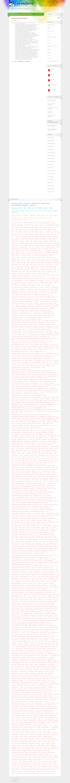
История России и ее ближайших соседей (21, 427)
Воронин (26, 243)
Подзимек (39, 448)
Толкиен (12, 327)
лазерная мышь (28, 271)
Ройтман (31, 576)
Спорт (36, 259)
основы (55, 271)
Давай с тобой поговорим (23, 639)
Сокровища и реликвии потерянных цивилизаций (35, 390)
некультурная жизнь (49, 225)
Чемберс (44, 411)
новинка (17, 241)
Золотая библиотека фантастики (52, 518)
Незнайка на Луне (14, 606)
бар (52, 231)
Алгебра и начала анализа (15, 574)
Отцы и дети (13, 365)
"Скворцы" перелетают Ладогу (51, 485)
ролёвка (20, 239)
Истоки (15, 334)
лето (36, 283)
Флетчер (29, 532)
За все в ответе (13, 641)
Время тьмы (38, 329)
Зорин (46, 483)
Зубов (37, 460)
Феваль (44, 472)
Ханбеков (26, 360)
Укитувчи (37, 54)
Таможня (43, 543)
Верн (55, 353)
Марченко (31, 458)
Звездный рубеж (28, 327)
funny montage (22, 243)
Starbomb (29, 625)
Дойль (38, 534)
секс (51, 280)
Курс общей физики (51, 578)
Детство (28, 632)
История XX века (27, 435)
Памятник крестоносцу (24, 346)
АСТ (19, 236)
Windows (54, 409)
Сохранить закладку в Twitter (24, 61)
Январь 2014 (50, 191)
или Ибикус (30, 548)
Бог (37, 280)
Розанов (19, 50)
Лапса (52, 460)
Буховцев (39, 569)
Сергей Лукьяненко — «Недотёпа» (52, 104)
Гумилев (43, 365)
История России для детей (20, 35)
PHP (35, 418)
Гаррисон (12, 250)
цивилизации (44, 430)
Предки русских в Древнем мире (36, 395)
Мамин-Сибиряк (43, 629)
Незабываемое (56, 448)
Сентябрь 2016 (50, 143)
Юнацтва (17, 58)
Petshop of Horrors (34, 421)
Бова (19, 516)
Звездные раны (22, 301)
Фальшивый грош (29, 523)
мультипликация (17, 627)
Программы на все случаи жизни (33, 404)
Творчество (49, 58)
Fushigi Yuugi (20, 425)
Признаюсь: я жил (39, 520)
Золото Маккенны (35, 294)
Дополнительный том (14, 435)
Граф (46, 297)
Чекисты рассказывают (41, 455)
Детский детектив (31, 30)
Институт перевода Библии (20, 34)
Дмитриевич (21, 273)
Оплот (29, 344)
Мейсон (43, 476)
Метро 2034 (56, 320)
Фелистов (25, 404)
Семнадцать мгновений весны (36, 451)
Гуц (12, 377)
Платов (39, 248)
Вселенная (51, 567)
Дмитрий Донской (35, 481)
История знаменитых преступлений (31, 483)
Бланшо (26, 310)
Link (46, 625)
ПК (35, 411)
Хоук (21, 294)
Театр (42, 428)
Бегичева (30, 374)
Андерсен (29, 22)
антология (57, 513)
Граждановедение (44, 588)
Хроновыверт (48, 243)
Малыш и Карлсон (18, 38)
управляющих (34, 273)
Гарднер (12, 232)
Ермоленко (40, 460)
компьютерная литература (30, 402)
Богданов (46, 377)
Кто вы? (58, 384)
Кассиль (32, 35)
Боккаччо (36, 336)
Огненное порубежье (21, 485)
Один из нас (19, 358)
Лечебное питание (19, 269)
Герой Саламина (14, 481)
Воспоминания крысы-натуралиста (22, 28)
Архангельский (24, 583)
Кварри (40, 294)
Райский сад (29, 47)
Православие (44, 236)
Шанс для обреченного (48, 283)
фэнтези (28, 262)
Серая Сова (33, 486)
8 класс (27, 264)
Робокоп (16, 297)
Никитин (34, 363)
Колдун (40, 518)
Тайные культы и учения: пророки (19, 377)
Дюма (23, 483)
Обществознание (21, 585)
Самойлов (19, 451)
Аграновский (41, 462)
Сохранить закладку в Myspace (21, 61)
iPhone (43, 239)
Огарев (30, 363)
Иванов (58, 232)
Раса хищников (26, 384)
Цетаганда (51, 516)
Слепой (53, 285)
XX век (31, 428)
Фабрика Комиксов (20, 441)
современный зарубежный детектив (17, 525)
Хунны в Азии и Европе (32, 381)
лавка (33, 283)
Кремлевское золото (14, 527)
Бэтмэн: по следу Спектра (15, 294)
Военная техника (26, 425)
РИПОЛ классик (36, 49)
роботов (27, 239)
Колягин (35, 576)
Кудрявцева (40, 560)
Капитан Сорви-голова (19, 474)
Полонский (22, 363)
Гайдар (34, 634)
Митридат (40, 472)
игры (40, 222)
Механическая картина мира (26, 432)
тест (44, 252)
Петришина (56, 571)
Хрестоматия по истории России (25, 578)
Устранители (18, 467)
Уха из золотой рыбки (56, 245)
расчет (47, 215)
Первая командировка (49, 451)
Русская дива (55, 331)
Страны (36, 430)
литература (46, 546)
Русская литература (52, 428)
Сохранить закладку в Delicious (18, 61)
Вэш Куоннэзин (38, 486)
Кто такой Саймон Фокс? (52, 1)
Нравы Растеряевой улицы (35, 629)
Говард (12, 297)
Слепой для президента (54, 287)
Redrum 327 (48, 423)
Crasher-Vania (26, 627)
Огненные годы (34, 639)
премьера (46, 239)
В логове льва (22, 250)
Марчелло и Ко (26, 455)
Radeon (12, 437)
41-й (32, 453)
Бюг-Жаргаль (48, 360)
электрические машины (26, 276)
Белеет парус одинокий (20, 23)
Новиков (20, 264)
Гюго (26, 252)
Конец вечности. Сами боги (46, 313)
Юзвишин (29, 506)
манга (51, 257)
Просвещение (35, 264)
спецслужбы (27, 448)
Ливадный (53, 322)
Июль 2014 (49, 176)
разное (51, 444)
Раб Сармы (20, 327)
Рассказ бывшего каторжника (21, 48)
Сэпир (48, 289)
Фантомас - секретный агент (19, 539)
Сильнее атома (44, 453)
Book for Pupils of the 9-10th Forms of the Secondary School (20, 564)
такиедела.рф (14, 208)
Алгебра (39, 574)
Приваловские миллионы (51, 629)
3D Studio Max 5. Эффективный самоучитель (18, 409)
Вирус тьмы (42, 303)
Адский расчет (28, 290)
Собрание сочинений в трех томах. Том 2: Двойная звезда (34, 315)
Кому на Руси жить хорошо (34, 632)
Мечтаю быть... (40, 381)
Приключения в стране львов (40, 474)
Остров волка (26, 308)
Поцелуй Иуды (21, 530)
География (55, 425)
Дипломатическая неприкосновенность (43, 516)
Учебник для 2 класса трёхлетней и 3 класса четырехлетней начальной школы (23, 588)
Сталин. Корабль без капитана (32, 379)
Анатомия (43, 571)
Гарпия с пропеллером (48, 245)
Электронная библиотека (52, 61)
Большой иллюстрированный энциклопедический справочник (21, 513)
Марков (27, 255)
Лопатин (57, 639)
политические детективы (45, 527)
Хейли (48, 232)
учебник (28, 210)
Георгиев (33, 578)
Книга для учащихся (45, 583)
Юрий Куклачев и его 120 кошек (25, 58)
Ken (32, 627)
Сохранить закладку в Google (22, 61)
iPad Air (33, 227)
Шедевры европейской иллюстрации (17, 553)
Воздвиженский (55, 546)
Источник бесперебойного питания (48, 400)
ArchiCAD (17, 411)
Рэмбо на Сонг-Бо (42, 297)
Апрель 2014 (50, 185)
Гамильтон (27, 467)
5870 (59, 435)
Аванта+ (40, 425)
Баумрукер (46, 537)
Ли (30, 509)
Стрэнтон (52, 296)
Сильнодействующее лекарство (16, 342)
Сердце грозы (31, 303)
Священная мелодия (37, 550)
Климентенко (36, 564)
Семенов (43, 451)
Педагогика (50, 264)
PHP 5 (32, 418)
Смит (55, 232)
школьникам (46, 576)
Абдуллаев (13, 541)
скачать (46, 217)
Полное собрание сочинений (21, 44)
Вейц (36, 574)
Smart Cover (53, 278)
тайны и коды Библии (52, 388)
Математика (24, 430)
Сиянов (49, 310)
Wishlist (49, 28)
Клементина (47, 476)
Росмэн (23, 50)
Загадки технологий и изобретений (21, 374)
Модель (52, 423)
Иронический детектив (31, 306)
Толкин (12, 520)
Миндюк (12, 576)
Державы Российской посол (20, 469)
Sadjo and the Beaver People (26, 486)
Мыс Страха (30, 294)
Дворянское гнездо (37, 353)
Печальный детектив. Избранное (16, 331)
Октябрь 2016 (50, 140)
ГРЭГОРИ (31, 28)
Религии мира (40, 234)
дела (21, 219)
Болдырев (54, 497)
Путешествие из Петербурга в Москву (35, 636)
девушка (48, 280)
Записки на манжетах (55, 363)
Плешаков (38, 588)
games (22, 627)
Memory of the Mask (44, 550)
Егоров (12, 229)
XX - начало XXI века (34, 620)
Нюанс (12, 599)
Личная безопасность (14, 551)
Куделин (24, 376)
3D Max (27, 409)
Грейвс (34, 476)
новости (37, 227)
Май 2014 (49, 182)
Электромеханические (27, 273)
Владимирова (29, 26)
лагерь (42, 283)
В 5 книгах (57, 578)
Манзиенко (25, 38)
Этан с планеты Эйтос (15, 518)
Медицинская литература (19, 227)
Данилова (43, 257)
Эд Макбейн (16, 537)
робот (12, 222)
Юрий (16, 231)
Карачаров (18, 458)
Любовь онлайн (38, 423)
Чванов (40, 541)
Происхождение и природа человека (41, 432)
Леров (34, 460)
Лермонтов (26, 234)
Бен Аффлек (27, 241)
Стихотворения (17, 266)
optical (45, 271)
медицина (55, 269)
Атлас (26, 622)
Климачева (17, 506)
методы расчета (15, 212)
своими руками (24, 283)
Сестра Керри (35, 358)
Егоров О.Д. (31, 239)
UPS (57, 400)
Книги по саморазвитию (38, 229)
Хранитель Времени (34, 518)
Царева (22, 384)
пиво (57, 231)
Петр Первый (13, 548)
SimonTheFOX (16, 205)
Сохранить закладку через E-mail (17, 61)
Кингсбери (43, 513)
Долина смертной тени (15, 285)
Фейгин (42, 320)
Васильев (42, 248)
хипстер (39, 239)
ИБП (55, 400)
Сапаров (12, 486)
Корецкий (30, 539)
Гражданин (55, 590)
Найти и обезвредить (14, 455)
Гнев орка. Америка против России (47, 372)
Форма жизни (48, 322)
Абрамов (42, 353)
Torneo (48, 444)
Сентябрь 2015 (50, 161)
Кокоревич (56, 460)
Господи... (53, 639)
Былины (16, 26)
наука (31, 40)
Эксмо (33, 232)
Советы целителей (43, 269)
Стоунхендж (54, 248)
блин (39, 444)
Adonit (52, 241)
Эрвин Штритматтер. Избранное (27, 349)
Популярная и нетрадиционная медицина (27, 238)
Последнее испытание (54, 290)
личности (40, 227)
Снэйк (40, 308)
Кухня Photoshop (39, 411)
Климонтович (34, 569)
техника (27, 203)
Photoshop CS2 (38, 409)
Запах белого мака (14, 299)
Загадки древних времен (40, 388)
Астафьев (24, 331)
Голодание (13, 269)
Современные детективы (56, 243)
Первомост (32, 479)
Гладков (23, 460)
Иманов (40, 539)
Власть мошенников (14, 400)
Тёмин (31, 409)
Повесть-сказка (26, 43)
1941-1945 (41, 509)
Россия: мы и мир (14, 303)
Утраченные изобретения (47, 317)
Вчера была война (28, 453)
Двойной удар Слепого (22, 289)
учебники (16, 236)
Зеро (45, 437)
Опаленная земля (30, 292)
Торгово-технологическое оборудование (17, 497)
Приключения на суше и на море (29, 474)
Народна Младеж (18, 40)
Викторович (20, 231)
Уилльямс (51, 481)
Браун (15, 523)
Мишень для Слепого (14, 289)
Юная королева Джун (27, 441)
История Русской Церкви (30, 365)
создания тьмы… (14, 329)
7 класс (24, 264)
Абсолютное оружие (21, 303)
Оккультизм (18, 238)
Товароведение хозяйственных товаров (17, 492)
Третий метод (28, 299)
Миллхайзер (23, 523)
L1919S (41, 400)
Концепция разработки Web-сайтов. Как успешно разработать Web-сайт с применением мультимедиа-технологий (29, 414)
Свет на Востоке (22, 51)
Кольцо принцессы (54, 299)
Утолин (27, 376)
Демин (29, 369)
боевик (35, 262)
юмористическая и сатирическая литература (43, 544)
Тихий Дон (57, 346)
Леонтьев (55, 404)
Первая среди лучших (54, 306)
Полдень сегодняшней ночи (28, 324)
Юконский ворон (37, 513)
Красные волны (18, 36)
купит (51, 527)
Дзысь (36, 30)
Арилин (20, 376)
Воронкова (56, 479)
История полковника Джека (41, 469)
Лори (12, 334)
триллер (38, 262)
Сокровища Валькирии (15, 301)
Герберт (30, 329)
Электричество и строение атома (44, 567)
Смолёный (17, 53)
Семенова (57, 225)
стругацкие (40, 231)
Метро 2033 (46, 320)
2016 (37, 627)
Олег (17, 273)
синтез (50, 215)
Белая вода (36, 292)
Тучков (19, 543)
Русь (20, 255)
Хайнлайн (53, 313)
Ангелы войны (51, 437)
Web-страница (32, 416)
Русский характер (39, 548)
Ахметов (40, 383)
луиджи (12, 627)
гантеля (29, 444)
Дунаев (48, 411)
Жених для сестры (35, 308)
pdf (48, 217)
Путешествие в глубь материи (16, 432)
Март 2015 (49, 167)
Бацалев (47, 388)
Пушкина (23, 446)
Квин (48, 530)
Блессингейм (31, 530)
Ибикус (26, 548)
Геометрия (13, 490)
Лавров (25, 525)
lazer (42, 271)
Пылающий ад (55, 441)
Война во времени (42, 327)
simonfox (40, 208)
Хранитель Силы (36, 301)
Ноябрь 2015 (50, 155)
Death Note (55, 439)
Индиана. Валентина (35, 342)
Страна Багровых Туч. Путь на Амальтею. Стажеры (47, 324)
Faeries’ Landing (56, 262)
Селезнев (52, 472)
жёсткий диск (40, 252)
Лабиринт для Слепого (34, 287)
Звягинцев (21, 324)
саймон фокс (32, 222)
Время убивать (36, 541)
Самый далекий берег (25, 488)
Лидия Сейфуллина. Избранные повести (17, 360)
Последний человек (14, 310)
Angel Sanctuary (44, 439)
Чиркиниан (50, 499)
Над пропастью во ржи (15, 629)
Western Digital (48, 252)
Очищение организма (26, 269)
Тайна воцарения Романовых (16, 372)
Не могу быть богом (32, 285)
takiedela (25, 205)
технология (40, 210)
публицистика (31, 234)
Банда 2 (12, 543)
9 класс (32, 560)
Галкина (39, 576)
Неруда (49, 520)
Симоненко (29, 595)
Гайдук (42, 285)
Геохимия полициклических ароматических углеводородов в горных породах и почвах (33, 502)
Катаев (35, 35)
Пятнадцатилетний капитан (49, 353)
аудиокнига (22, 629)
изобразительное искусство (28, 553)
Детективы (48, 234)
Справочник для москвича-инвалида (17, 499)
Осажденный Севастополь (53, 469)
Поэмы (22, 266)
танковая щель (36, 278)
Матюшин (13, 393)
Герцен (36, 252)
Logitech (57, 278)
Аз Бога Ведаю (42, 301)
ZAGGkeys (36, 231)
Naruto (22, 550)
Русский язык (19, 430)
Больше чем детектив (46, 306)
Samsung (17, 444)
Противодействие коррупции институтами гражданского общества (22, 495)
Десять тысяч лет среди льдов (27, 476)
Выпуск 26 (49, 462)
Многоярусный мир (14, 516)
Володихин (36, 324)
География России (42, 622)
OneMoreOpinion (50, 24)
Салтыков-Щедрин (27, 266)
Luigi (49, 625)
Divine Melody (13, 441)
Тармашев (19, 322)
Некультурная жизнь (51, 37)
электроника (35, 203)
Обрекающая (44, 518)
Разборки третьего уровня (23, 313)
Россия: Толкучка (14, 308)
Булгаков (49, 227)
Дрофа (35, 583)
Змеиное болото (56, 481)
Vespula (55, 266)
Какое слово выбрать (31, 562)
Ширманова (36, 560)
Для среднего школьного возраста (22, 32)
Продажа (18, 20)
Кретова (24, 365)
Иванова (55, 585)
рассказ (33, 47)
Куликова (12, 306)
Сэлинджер (56, 627)
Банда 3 (16, 543)
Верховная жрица (22, 290)
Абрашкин (44, 395)
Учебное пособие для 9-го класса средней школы (19, 569)
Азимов (50, 248)
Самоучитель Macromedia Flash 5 (37, 407)
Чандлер (49, 534)
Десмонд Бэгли (37, 537)
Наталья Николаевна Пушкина (16, 446)
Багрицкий (21, 634)
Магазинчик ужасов (27, 421)
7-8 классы (20, 595)
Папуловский (45, 460)
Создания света (56, 327)
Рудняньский (52, 583)
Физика (45, 234)
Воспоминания (32, 520)
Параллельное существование (20, 541)
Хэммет (17, 530)
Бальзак (37, 634)
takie (25, 208)
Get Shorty (55, 303)
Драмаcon (39, 421)
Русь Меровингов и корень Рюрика (31, 372)
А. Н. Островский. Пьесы (37, 360)
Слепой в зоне (47, 287)
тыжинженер (29, 283)
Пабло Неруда (45, 520)
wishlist (50, 239)
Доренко (49, 539)
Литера (54, 592)
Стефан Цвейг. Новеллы (42, 336)
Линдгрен (24, 37)
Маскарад (52, 636)
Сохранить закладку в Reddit (25, 61)
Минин (44, 493)
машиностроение (14, 217)
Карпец (39, 372)
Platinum (55, 435)
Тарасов (16, 462)
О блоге (49, 40)
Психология (13, 238)
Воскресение (40, 358)
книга (21, 208)
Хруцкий (20, 527)
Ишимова (28, 35)
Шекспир (49, 634)
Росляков (23, 358)
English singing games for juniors (16, 557)
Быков (57, 264)
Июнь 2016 (49, 146)
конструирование (50, 271)
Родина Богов (48, 301)
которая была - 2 (45, 383)
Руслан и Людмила (14, 632)
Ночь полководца (50, 453)
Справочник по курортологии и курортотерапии (50, 504)
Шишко (30, 57)
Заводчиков (24, 451)
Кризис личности (34, 290)
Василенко (31, 455)
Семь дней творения (18, 349)
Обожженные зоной (48, 285)
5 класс (28, 560)
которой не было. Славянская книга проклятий (39, 374)
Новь (52, 360)
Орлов (46, 262)
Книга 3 (47, 455)
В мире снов (56, 548)
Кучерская (31, 583)
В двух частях (34, 581)
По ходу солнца (36, 344)
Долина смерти (53, 301)
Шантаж (31, 262)
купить (27, 229)
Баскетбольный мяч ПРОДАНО (51, 116)
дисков (45, 259)
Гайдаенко (27, 462)
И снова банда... (51, 541)
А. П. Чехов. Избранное (47, 358)
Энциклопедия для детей (34, 425)
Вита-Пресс (34, 595)
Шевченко (36, 255)
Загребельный (21, 479)
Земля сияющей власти (29, 301)
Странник (24, 54)
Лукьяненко (51, 232)
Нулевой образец (40, 437)
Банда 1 (56, 541)
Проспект (45, 578)
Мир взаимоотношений (39, 434)
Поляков (35, 458)
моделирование (26, 222)
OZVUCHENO (34, 625)
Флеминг (42, 537)
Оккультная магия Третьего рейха (53, 374)
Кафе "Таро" (13, 423)
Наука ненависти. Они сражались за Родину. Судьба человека (21, 353)
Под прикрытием (38, 543)
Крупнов (55, 372)
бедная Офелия (37, 299)
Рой (57, 301)
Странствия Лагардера (34, 472)
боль (25, 629)
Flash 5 (34, 409)
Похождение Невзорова (20, 548)
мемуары (27, 520)
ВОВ (52, 462)
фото (47, 278)
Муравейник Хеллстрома (22, 329)
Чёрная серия (31, 278)
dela (36, 208)
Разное (48, 55)
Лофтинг (30, 37)
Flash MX (21, 411)
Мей (37, 363)
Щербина (50, 546)
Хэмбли (34, 329)
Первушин (43, 367)
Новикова (47, 511)
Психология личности (31, 434)
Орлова (33, 543)
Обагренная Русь (34, 485)
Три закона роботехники (37, 313)
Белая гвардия (48, 363)
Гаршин (22, 356)
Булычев (28, 25)
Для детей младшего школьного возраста (51, 608)
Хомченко (27, 56)
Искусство (34, 428)
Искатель (36, 34)
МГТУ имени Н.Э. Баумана (53, 576)
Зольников (38, 418)
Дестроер (44, 289)
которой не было (18, 393)
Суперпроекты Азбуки (39, 488)
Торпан (49, 460)
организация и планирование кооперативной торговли (45, 492)
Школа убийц (45, 548)
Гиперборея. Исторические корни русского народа (19, 369)
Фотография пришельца (20, 56)
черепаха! (26, 57)
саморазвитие (45, 229)
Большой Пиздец (33, 280)
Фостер (28, 296)
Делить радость (19, 365)
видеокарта (45, 435)
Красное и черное (47, 467)
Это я (50, 639)
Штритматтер (35, 349)
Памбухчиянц (27, 497)
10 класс (31, 264)
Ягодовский (25, 490)
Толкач (12, 537)
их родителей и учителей (30, 590)
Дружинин (27, 469)
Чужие (34, 296)
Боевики (19, 229)
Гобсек (41, 634)
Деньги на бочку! (24, 423)
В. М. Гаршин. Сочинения (15, 356)
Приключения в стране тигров (51, 474)
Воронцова (21, 245)
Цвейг (48, 336)
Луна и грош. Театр (21, 334)
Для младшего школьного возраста (48, 604)
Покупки (49, 49)
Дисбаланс (43, 423)
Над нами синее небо (33, 448)
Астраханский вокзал (34, 525)
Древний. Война (13, 322)
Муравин (16, 576)
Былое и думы (56, 360)
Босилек (17, 25)
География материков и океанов (33, 622)
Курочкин (40, 363)
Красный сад (26, 550)
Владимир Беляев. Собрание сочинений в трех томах (19, 351)
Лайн (32, 320)
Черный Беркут (13, 358)
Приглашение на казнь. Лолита (39, 331)
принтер (47, 257)
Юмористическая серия (49, 486)
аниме (44, 627)
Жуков (45, 376)
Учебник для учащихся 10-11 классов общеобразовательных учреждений (36, 585)
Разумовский (55, 527)
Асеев (25, 634)
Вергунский (27, 458)
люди (54, 280)
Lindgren (17, 22)
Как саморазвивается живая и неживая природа (30, 493)
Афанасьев (32, 462)
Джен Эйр (57, 397)
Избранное (40, 250)
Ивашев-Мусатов (28, 574)
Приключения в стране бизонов (16, 476)
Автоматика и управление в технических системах (19, 278)
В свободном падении (23, 518)
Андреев (53, 365)
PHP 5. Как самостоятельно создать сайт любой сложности (20, 418)
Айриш (35, 530)
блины (42, 444)
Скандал (54, 537)
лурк (25, 280)
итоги (39, 283)
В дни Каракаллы (18, 483)
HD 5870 (16, 437)
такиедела (32, 205)
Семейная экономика (14, 595)
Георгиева (37, 578)
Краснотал (40, 349)
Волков (33, 26)
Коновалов (13, 252)
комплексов (40, 273)
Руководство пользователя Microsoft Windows (46, 404)
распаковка (25, 225)
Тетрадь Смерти (50, 439)
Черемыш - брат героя (19, 57)
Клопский (17, 490)
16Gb (36, 437)
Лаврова (28, 525)
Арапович (34, 22)
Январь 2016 (49, 152)
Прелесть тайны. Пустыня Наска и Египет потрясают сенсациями (21, 388)
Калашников (13, 374)
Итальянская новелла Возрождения (49, 465)
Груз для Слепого (41, 287)
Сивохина (41, 578)
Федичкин (43, 458)
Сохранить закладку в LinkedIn (23, 61)
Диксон (33, 567)
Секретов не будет (14, 546)
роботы (15, 222)
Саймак (46, 315)
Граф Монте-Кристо (41, 483)
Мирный (21, 336)
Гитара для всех (40, 639)
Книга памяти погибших (35, 509)
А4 (26, 444)
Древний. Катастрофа (33, 322)
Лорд (24, 327)
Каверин (57, 476)
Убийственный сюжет (44, 523)
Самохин (17, 502)
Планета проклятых (50, 255)
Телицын (35, 320)
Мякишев (29, 569)
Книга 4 (50, 455)
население (32, 430)
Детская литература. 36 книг (19, 18)
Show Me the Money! (31, 423)
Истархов (26, 381)
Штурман (50, 557)
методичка (31, 217)
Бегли (29, 400)
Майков (44, 363)
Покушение (28, 451)
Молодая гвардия (18, 39)
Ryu (30, 627)
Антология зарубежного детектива (37, 532)
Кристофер (50, 297)
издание (33, 32)
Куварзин (23, 462)
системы (55, 215)
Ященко (30, 59)
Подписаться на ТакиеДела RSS (59, 1)
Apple (32, 225)
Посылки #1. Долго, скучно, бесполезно (51, 100)
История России (23, 259)
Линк (41, 625)
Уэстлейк (34, 534)
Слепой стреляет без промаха (16, 287)
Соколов (36, 590)
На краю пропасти (29, 516)
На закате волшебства (31, 39)
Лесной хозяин (37, 351)
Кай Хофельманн (14, 381)
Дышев (30, 308)
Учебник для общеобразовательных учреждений (22, 581)
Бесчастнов (48, 458)
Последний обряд (48, 250)
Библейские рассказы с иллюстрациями (23, 24)
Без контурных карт (27, 620)
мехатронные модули (45, 222)
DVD (42, 259)
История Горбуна (14, 472)
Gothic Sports (50, 441)
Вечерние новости (45, 308)
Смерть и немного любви (15, 257)
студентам (20, 217)
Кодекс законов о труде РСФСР (16, 493)
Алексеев (30, 243)
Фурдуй (34, 388)
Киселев (16, 460)
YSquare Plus (56, 421)
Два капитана (52, 476)
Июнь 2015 (49, 164)
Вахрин (32, 497)
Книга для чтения (23, 560)
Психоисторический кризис (50, 513)
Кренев (20, 462)
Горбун (19, 472)
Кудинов (34, 36)
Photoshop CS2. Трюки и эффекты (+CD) (17, 407)
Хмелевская (45, 227)
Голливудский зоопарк (47, 397)
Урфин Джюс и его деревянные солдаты (23, 55)
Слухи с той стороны (31, 439)
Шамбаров (23, 372)
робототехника (52, 222)
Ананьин (19, 460)
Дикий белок (26, 245)
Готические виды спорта (43, 441)
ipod (31, 437)
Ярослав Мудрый (27, 479)
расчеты (43, 215)
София (32, 53)
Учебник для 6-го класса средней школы (48, 574)
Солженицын (13, 336)
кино (35, 210)
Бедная (32, 299)
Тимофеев (36, 462)
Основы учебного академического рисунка (18, 509)
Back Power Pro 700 (17, 402)
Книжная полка (50, 31)
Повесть (20, 43)
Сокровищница (28, 53)
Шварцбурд (22, 574)
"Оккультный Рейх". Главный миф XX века (36, 376)
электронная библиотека (15, 219)
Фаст (27, 329)
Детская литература (19, 30)
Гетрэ (27, 342)
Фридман (34, 492)
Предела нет (13, 453)
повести (17, 43)
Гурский (29, 407)
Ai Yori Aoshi (13, 444)
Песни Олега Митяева (14, 639)
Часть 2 (43, 264)
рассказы (30, 48)
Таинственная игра (14, 425)
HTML (54, 416)
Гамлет (53, 634)
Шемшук (25, 379)
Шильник (29, 386)
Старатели (23, 516)
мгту (22, 222)
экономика (29, 259)
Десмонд (26, 537)
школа (12, 236)
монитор (32, 400)
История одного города (46, 636)
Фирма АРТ (34, 55)
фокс (32, 210)
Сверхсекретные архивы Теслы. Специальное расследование (20, 320)
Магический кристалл (14, 313)
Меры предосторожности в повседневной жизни (27, 551)
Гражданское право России (38, 495)
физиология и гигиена (49, 571)
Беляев (33, 252)
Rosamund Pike (35, 241)
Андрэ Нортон (17, 520)
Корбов (12, 460)
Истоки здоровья (49, 269)
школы (42, 576)
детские (25, 30)
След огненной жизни (28, 481)
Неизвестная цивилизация (40, 377)
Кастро (57, 416)
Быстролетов (13, 458)
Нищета (23, 342)
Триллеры (23, 229)
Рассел (26, 400)
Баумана (40, 264)
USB (40, 236)
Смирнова (42, 581)
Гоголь (12, 266)
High (51, 69)
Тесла (25, 317)
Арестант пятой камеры (45, 446)
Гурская (26, 407)
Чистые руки (21, 455)
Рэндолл (54, 297)
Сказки (22, 236)
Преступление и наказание (38, 465)
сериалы (47, 627)
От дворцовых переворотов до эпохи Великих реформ (20, 428)
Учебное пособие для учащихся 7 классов (18, 590)
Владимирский (33, 266)
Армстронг (26, 530)
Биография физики (50, 430)
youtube (16, 234)
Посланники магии (35, 327)
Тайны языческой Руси (19, 390)
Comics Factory (21, 421)
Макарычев (58, 574)
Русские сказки (35, 50)
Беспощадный (35, 243)
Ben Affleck (40, 241)
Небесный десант (50, 262)
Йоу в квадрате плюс (49, 421)
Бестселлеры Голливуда (42, 292)
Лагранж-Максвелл (14, 276)
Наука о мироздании (31, 490)
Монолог (24, 39)
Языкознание (13, 430)
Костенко (32, 564)
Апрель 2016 (50, 149)
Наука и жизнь (40, 555)
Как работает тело (51, 432)
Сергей (41, 278)
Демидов (33, 574)
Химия (34, 432)
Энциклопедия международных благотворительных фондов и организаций (36, 499)
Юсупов (47, 493)
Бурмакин (12, 448)
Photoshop (42, 409)
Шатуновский (54, 544)
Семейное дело (46, 344)
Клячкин (56, 636)
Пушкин (16, 229)
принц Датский (13, 636)
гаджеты (51, 208)
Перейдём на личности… (52, 46)
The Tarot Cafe (18, 423)
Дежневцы (41, 266)
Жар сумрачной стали (49, 327)
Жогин (12, 523)
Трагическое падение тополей (54, 446)
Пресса (45, 555)
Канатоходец (22, 537)
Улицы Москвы (45, 506)
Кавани (31, 534)
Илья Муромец (33, 33)
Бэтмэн (48, 292)
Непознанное (51, 383)
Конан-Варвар (48, 296)
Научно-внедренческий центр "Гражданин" (45, 590)
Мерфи (51, 289)
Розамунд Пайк (48, 231)
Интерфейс (29, 34)
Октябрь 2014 (50, 170)
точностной (38, 215)
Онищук (21, 506)
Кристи (53, 532)
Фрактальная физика (43, 490)
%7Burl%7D (52, 84)
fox (33, 208)
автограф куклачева (23, 22)
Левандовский (13, 622)
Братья (25, 356)
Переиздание (20, 606)
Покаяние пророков (47, 299)
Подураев (12, 231)
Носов (41, 604)
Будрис (24, 25)
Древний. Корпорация (25, 322)
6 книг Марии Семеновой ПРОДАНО (52, 108)
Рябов (58, 525)
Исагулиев (45, 407)
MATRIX (52, 435)
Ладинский (13, 483)
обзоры (44, 278)
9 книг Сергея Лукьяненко (50, 112)
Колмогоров (54, 488)
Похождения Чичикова (30, 331)
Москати (27, 534)
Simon (48, 125)
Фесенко (52, 458)
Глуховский (51, 320)
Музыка (38, 428)
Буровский (13, 255)
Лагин (20, 37)
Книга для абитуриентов (15, 578)
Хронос (31, 56)
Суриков (18, 363)
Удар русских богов (21, 381)
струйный (13, 421)
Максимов (29, 252)
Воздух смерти (44, 539)
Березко (55, 453)
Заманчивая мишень (41, 290)
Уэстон (41, 299)
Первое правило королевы (32, 257)
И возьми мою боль (29, 541)
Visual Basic (57, 418)
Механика (22, 210)
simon (29, 208)
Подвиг (45, 462)
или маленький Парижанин (25, 472)
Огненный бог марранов (15, 608)
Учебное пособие (15, 210)
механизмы (18, 215)
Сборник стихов (29, 634)
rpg (12, 239)
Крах (56, 472)
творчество (25, 219)
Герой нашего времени (21, 636)
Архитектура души (24, 434)
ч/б (24, 444)
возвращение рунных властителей (52, 238)
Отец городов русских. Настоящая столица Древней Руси (20, 367)
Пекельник (39, 458)
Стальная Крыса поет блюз (33, 250)
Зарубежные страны (34, 435)
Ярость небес (56, 289)
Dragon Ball (19, 439)
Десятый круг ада (47, 346)
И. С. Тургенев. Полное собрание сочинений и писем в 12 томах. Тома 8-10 (42, 356)
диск (51, 259)
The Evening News (52, 308)
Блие (26, 344)
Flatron (37, 400)
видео (12, 234)
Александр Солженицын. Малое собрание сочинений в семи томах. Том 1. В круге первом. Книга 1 (43, 334)
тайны (54, 225)
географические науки (21, 546)
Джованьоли (13, 469)
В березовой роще (22, 26)
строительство (16, 243)
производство (41, 217)
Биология (51, 425)
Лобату (27, 37)
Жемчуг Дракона (14, 439)
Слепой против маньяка (26, 287)
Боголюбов (51, 585)
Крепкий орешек (42, 296)
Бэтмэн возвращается (54, 292)
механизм (13, 215)
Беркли (33, 297)
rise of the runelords (42, 238)
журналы (51, 555)
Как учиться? (39, 583)
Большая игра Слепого (38, 289)
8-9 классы (48, 622)
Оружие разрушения (14, 292)
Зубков (12, 376)
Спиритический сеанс (14, 534)
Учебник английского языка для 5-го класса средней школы (21, 567)
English (24, 557)
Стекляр (27, 460)
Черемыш (37, 56)
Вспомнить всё (23, 296)
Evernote (55, 241)
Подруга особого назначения (16, 248)
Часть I (23, 625)
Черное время (37, 303)
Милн (18, 560)
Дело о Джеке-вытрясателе (20, 29)
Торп (56, 296)
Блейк (30, 255)
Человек (33, 259)
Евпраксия (37, 479)
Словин (40, 525)
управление (36, 217)
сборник (17, 51)
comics (17, 421)
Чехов (23, 234)
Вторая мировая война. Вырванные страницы (18, 395)
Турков (46, 581)
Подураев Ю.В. (25, 231)
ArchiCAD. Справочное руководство (16, 404)
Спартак (57, 467)
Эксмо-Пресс (34, 57)
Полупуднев (48, 472)
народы (39, 430)
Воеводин (51, 344)
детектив (12, 227)
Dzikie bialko (31, 245)
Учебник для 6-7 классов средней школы (17, 571)
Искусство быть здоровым (15, 434)
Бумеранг (38, 523)
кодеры (12, 280)
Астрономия (46, 428)
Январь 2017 (49, 137)
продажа (17, 47)
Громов (55, 458)
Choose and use (56, 562)
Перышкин (30, 571)
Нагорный (54, 525)
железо (28, 280)
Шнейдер (37, 266)
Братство (21, 25)
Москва (56, 227)
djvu (51, 217)
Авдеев (30, 460)
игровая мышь (34, 271)
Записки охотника (41, 467)
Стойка (39, 259)
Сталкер (36, 53)
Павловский (54, 581)
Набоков (47, 331)
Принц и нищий (35, 46)
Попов (34, 377)
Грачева (17, 255)
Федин (28, 356)
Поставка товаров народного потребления (45, 497)
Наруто (18, 550)
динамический (32, 215)
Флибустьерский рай (42, 255)
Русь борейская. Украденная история (17, 379)
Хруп (34, 56)
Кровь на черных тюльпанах (35, 527)
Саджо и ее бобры (18, 486)
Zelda (38, 625)
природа (28, 430)
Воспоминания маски (52, 550)
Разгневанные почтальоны (23, 292)
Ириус (32, 34)
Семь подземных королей (31, 51)
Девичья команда (14, 451)
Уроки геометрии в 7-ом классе (24, 576)
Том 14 (33, 54)
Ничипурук (41, 346)
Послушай (29, 44)
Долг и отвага (22, 544)
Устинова (40, 232)
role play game (16, 239)
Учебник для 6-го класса (37, 571)
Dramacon (43, 421)
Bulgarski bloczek (24, 306)
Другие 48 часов (20, 297)
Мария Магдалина (45, 479)
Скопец (21, 490)
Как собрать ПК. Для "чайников (29, 411)
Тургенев (19, 234)
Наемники (50, 331)
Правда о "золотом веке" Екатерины (47, 370)
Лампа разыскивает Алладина (38, 245)
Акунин (22, 252)
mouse (39, 271)
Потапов (45, 386)
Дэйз (12, 243)
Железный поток (45, 448)
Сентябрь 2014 (50, 173)
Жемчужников (13, 363)
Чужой (51, 294)
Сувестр (12, 539)
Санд (40, 342)
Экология (51, 434)
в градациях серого (46, 273)
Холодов (43, 360)
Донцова (44, 232)
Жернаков (44, 349)
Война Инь (16, 376)
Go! (58, 18)
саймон (46, 208)
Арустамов (35, 497)
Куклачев (17, 37)
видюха (28, 437)
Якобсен (49, 414)
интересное (56, 555)
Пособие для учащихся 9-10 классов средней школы (44, 562)
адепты (30, 377)
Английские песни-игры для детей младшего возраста (39, 557)
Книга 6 (57, 455)
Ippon (12, 402)
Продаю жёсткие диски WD (52, 126)
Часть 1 (47, 264)
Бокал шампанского (14, 532)
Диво (40, 479)
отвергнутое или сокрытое (15, 384)
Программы (13, 411)
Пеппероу (34, 523)
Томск (16, 448)
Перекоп (36, 453)
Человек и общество (14, 585)
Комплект (38, 581)
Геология (12, 427)
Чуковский (28, 546)
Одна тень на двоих (33, 248)
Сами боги (30, 313)
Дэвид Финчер (22, 241)
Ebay (50, 278)
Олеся (58, 353)
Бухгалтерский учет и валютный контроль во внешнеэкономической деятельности (24, 504)
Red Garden (30, 550)
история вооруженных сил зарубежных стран (18, 465)
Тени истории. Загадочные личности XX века (51, 390)
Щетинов (18, 622)
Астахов (40, 504)
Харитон (25, 506)
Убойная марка (17, 306)
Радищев (27, 636)
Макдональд (45, 294)
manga (54, 257)
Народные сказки (26, 40)
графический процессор (22, 437)
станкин (19, 222)
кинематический (25, 215)
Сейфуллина (31, 360)
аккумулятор (23, 402)
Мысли (48, 34)
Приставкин (38, 285)
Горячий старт (20, 308)
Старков (36, 567)
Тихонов (12, 634)
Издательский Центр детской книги (22, 33)
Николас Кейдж (41, 280)
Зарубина (44, 560)
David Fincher (46, 241)
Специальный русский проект (16, 488)
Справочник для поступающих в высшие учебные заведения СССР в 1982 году (24, 555)
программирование (18, 280)
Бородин (40, 481)
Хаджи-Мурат (45, 342)
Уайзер (41, 564)
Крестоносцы (24, 36)
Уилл (48, 294)
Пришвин (41, 351)
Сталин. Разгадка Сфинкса (34, 383)
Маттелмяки (29, 38)
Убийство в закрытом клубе (45, 329)
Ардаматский (56, 451)
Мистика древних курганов (47, 381)
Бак (27, 583)
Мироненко (22, 622)
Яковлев (26, 625)
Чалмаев (50, 581)
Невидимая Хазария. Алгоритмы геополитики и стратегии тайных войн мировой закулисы (25, 370)
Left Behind (13, 241)
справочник (51, 506)
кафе (55, 231)
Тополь (53, 250)
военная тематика (21, 448)
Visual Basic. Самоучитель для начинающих (47, 418)
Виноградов (53, 346)
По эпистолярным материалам (30, 446)
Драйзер (17, 252)
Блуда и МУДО (17, 346)
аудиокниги (52, 627)
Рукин (25, 262)
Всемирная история (46, 425)
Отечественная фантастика (26, 232)
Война (35, 455)
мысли (29, 225)
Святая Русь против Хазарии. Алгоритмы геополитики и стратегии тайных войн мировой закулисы (27, 397)
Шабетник (37, 490)
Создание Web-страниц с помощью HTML (45, 416)
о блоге (37, 222)
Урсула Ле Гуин (22, 520)
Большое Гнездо (28, 485)
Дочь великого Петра (14, 479)
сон (45, 280)
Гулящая (18, 336)
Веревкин (28, 395)
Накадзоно (13, 530)
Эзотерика (31, 229)
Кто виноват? (31, 351)
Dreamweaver (27, 416)
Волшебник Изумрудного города (29, 27)
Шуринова (13, 506)
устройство (55, 210)
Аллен (33, 255)
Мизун (25, 390)
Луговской (16, 634)
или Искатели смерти (42, 243)
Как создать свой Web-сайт (54, 411)
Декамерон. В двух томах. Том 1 (29, 336)
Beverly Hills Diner (14, 283)
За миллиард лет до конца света (34, 310)
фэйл (44, 231)
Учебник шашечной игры (39, 592)
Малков (26, 539)
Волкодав (18, 262)
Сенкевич (44, 481)
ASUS (49, 435)
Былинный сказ (33, 25)
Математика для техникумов (16, 625)
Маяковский (37, 236)
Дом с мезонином (29, 358)
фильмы (41, 627)
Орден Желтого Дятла (51, 595)
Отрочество (24, 632)
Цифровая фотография (48, 409)
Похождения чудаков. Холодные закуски (17, 344)
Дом (30, 32)
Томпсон (19, 523)
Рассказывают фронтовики (49, 266)
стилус (19, 283)
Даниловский (51, 479)
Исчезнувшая (36, 225)
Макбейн (52, 534)
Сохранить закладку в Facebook (20, 61)
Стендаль (53, 467)
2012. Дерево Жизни (35, 346)
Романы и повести (30, 465)
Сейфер (39, 320)
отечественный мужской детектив (51, 543)
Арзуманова (28, 527)
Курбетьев (30, 492)
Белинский (50, 632)
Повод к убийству (53, 530)
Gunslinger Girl (51, 548)
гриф (37, 444)
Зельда (44, 625)
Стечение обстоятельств (25, 248)
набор (45, 444)
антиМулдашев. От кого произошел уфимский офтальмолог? (42, 384)
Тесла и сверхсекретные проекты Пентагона (35, 317)
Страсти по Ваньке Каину (24, 285)
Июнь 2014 (49, 179)
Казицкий (22, 458)
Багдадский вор (32, 488)
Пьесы (57, 629)
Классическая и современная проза (17, 225)
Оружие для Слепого (30, 289)
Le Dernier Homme (21, 310)
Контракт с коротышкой (49, 303)
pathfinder (36, 238)
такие (45, 210)
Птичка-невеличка (23, 47)
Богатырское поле (14, 485)
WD (32, 353)
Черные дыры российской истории (21, 386)
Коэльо (12, 346)
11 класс (12, 581)
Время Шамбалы (48, 365)
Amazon (32, 231)
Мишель (30, 342)
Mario (55, 625)
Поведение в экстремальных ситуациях (42, 551)
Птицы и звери (21, 435)
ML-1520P (21, 444)
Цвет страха (48, 290)
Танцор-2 (22, 543)
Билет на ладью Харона (15, 324)
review (30, 227)
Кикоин (57, 569)
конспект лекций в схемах (47, 495)
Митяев (30, 639)
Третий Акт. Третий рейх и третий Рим (17, 383)
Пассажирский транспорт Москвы (37, 506)
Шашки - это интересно (29, 592)
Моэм (26, 334)
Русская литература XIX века (16, 583)
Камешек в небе (21, 317)
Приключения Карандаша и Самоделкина (23, 46)
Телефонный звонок (21, 299)
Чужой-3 (37, 296)
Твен (27, 54)
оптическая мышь (22, 271)
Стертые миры (21, 400)
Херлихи (36, 297)
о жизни (35, 239)
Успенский (28, 629)
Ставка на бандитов (55, 539)
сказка (44, 599)
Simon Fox (49, 229)
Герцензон (50, 592)
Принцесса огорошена (14, 245)
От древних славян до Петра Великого (36, 427)
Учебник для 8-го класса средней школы (48, 569)
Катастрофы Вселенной (52, 379)
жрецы (27, 377)
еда (43, 225)
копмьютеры (45, 203)
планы (35, 627)
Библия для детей (35, 24)
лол (22, 280)
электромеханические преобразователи (38, 276)
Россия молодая (28, 50)
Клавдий (39, 476)
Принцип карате (35, 539)
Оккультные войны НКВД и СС (35, 367)
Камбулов (41, 344)
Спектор (12, 462)
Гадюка (34, 548)
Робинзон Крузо (33, 469)
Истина (24, 527)
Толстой (30, 54)
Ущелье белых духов (14, 264)
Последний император (14, 290)
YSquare (19, 259)
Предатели (23, 467)
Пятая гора (56, 344)
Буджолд (34, 516)
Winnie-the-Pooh (14, 560)
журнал (48, 555)
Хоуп (31, 467)
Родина (26, 571)
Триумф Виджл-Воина (43, 310)
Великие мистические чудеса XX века (37, 386)
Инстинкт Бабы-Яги (24, 257)
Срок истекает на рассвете (42, 530)
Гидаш (12, 349)
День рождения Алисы (31, 29)
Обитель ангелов (38, 439)
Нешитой (26, 492)
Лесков (56, 250)
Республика (30, 49)
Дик (31, 296)
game (23, 239)
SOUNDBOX (40, 435)
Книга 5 (54, 455)
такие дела (54, 229)
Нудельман (13, 390)
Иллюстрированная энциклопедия (39, 553)
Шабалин (40, 493)
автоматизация (25, 217)
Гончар (39, 453)
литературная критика (43, 632)
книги (38, 35)
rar (29, 231)
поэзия (33, 236)
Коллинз (53, 397)
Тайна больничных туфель (23, 532)
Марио (52, 625)
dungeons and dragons (14, 271)
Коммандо (25, 294)
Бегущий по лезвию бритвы (15, 296)
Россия (53, 227)
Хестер (37, 416)
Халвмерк (17, 250)
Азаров (23, 453)
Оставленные (54, 239)
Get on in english (49, 560)
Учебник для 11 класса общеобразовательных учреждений (47, 620)
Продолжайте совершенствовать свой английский (19, 562)
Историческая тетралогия (52, 483)
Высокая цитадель (31, 537)
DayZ (58, 241)
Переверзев (53, 402)
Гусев (33, 513)
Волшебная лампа (19, 27)
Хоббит (16, 327)
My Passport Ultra (54, 252)
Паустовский (35, 467)
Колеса (32, 344)
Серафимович (51, 448)
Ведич (27, 303)
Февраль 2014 (50, 188)
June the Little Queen (35, 441)
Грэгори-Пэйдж (36, 28)
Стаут (16, 232)
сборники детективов (47, 532)
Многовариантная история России (52, 376)
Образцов (54, 384)
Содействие (22, 53)
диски (48, 259)
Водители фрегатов (34, 546)
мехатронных (13, 273)
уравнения (20, 276)
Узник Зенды (13, 467)
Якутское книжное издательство (22, 59)
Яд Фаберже (39, 257)
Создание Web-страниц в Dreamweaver (17, 416)
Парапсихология (55, 236)
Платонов (23, 255)
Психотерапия (46, 434)
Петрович (12, 386)
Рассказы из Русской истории (21, 49)
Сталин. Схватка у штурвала (42, 379)
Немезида (46, 248)
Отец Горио (45, 634)
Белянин (43, 486)
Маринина (36, 232)
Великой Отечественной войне (49, 509)
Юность (19, 632)
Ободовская (38, 446)
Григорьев (26, 363)
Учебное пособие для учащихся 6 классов (18, 592)
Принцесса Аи (24, 439)
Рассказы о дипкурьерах (15, 544)
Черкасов (49, 488)
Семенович (45, 488)
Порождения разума (51, 315)
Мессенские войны (21, 481)
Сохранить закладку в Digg (19, 61)
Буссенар (12, 474)
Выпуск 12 (50, 537)
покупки (50, 210)
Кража (44, 541)
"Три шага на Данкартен (41, 322)
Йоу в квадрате (13, 259)
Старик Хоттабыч (18, 54)
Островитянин (18, 453)
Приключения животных (20, 45)
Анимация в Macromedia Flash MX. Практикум (43, 402)
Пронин (47, 541)
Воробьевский (27, 383)
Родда (16, 50)
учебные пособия (41, 546)
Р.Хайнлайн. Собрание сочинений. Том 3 (17, 315)
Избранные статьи (56, 632)
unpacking (26, 227)
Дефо (47, 469)
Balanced (52, 89)
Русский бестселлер (39, 306)
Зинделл (29, 518)
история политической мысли (30, 544)
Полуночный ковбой (28, 297)
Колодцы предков (22, 534)
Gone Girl (41, 225)
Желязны (26, 250)
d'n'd (58, 269)
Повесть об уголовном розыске (47, 525)
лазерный (33, 444)
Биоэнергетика (49, 236)
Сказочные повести (22, 597)
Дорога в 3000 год (14, 317)
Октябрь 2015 (50, 158)
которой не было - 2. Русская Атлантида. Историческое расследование (33, 393)
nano (34, 437)
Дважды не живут (28, 543)
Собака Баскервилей (43, 534)
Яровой (54, 381)
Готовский (13, 502)
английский (27, 557)
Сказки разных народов (40, 618)
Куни (48, 481)
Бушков (36, 234)
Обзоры (49, 43)
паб (49, 241)
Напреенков (45, 592)
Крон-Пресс (30, 36)
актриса (57, 280)
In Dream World (13, 550)
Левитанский (46, 639)
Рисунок (27, 509)
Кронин (30, 346)
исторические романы (41, 485)
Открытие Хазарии (38, 365)
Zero (47, 437)
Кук (43, 250)
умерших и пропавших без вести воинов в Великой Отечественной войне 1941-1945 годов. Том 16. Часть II (28, 511)
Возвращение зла (55, 259)
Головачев (19, 232)
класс (22, 262)
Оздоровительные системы (35, 269)
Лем (31, 384)
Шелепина (25, 595)
